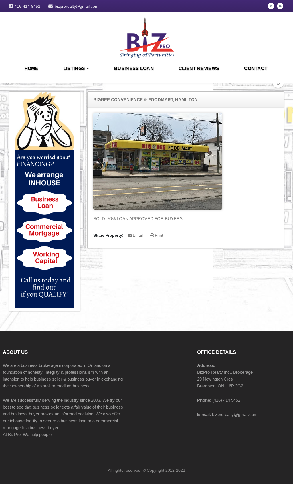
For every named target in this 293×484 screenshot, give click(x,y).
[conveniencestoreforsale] (146, 35)
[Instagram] (271, 6)
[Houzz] (280, 6)
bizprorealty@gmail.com (76, 6)
